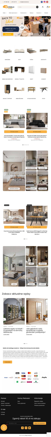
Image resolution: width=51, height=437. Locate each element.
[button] (37, 7)
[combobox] (25, 7)
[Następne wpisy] (47, 319)
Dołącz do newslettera (40, 423)
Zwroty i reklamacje (6, 405)
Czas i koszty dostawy (39, 403)
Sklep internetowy (25, 435)
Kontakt (3, 401)
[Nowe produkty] (46, 13)
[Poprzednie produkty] (4, 126)
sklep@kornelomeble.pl (24, 1)
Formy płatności (21, 403)
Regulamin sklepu (38, 401)
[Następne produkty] (47, 126)
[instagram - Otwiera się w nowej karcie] (26, 428)
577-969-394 (6, 1)
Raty (19, 401)
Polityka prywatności (39, 405)
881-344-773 (14, 1)
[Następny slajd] (49, 17)
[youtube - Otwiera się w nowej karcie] (29, 428)
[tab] (24, 343)
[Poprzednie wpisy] (4, 319)
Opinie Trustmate (5, 403)
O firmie (3, 412)
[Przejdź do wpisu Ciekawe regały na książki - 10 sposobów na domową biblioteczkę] (14, 311)
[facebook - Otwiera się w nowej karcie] (22, 428)
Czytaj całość (6, 334)
